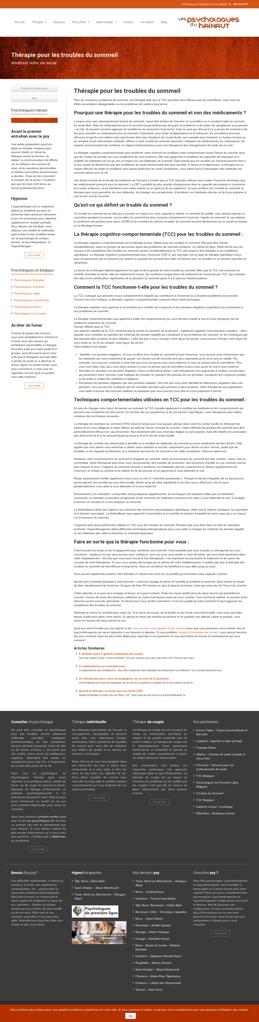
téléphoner (59, 836)
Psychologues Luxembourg (31, 300)
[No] (254, 1013)
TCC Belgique (205, 800)
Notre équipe (104, 22)
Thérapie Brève (206, 747)
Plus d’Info (79, 22)
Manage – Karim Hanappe (152, 932)
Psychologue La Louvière (30, 313)
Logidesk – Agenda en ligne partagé (219, 741)
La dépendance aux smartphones (102, 666)
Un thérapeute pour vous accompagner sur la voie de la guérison (124, 678)
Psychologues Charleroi (29, 286)
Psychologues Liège (27, 293)
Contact (128, 22)
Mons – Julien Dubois (149, 918)
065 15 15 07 (240, 4)
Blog (164, 22)
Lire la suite (34, 255)
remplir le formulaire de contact (198, 632)
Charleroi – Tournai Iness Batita (155, 898)
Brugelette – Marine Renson (153, 962)
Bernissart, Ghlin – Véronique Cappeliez (161, 912)
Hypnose (59, 22)
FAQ (34, 98)
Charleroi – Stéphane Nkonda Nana (158, 956)
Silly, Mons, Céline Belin (90, 881)
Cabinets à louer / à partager (214, 806)
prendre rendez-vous (52, 816)
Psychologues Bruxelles (29, 280)
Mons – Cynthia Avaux (149, 891)
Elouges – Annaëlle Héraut (152, 938)
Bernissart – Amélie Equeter (153, 925)
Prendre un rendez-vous (34, 88)
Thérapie (37, 22)
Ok (131, 1016)
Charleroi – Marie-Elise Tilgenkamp (157, 976)
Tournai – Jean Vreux (148, 989)
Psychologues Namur (27, 306)
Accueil (19, 22)
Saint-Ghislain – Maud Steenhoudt (97, 887)
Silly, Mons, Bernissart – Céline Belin (158, 905)
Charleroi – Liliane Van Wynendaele (158, 982)
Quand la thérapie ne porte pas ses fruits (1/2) (110, 690)
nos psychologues (37, 820)
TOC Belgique (205, 775)
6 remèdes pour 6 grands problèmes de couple (111, 653)
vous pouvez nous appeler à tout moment (159, 628)
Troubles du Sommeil (209, 793)
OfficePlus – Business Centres (215, 813)
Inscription (147, 22)
